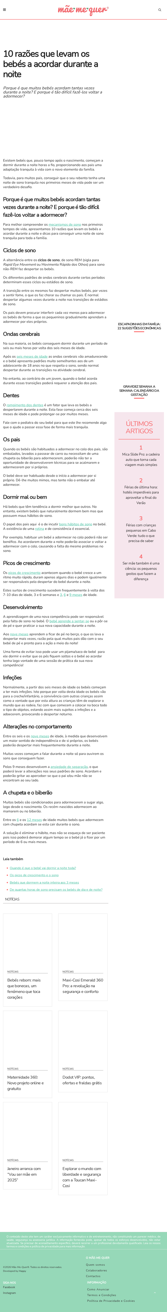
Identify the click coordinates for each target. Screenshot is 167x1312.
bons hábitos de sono (75, 524)
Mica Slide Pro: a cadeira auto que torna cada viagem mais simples (141, 459)
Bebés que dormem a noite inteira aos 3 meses (44, 882)
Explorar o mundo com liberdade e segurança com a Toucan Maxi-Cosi (82, 1177)
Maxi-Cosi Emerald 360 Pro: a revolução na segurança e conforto (83, 985)
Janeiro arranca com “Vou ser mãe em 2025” (24, 1174)
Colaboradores (96, 1270)
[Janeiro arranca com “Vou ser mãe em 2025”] (27, 1127)
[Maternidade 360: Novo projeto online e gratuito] (27, 1036)
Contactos (93, 1276)
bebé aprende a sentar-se (69, 621)
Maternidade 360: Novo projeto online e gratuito (25, 1083)
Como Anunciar (98, 1289)
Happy (22, 1271)
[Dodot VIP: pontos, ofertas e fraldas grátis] (82, 1036)
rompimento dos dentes (25, 405)
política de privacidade (45, 1246)
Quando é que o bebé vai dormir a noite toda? (43, 868)
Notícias (12, 971)
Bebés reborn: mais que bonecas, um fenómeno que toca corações (24, 988)
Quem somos (95, 1265)
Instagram (9, 1293)
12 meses (34, 820)
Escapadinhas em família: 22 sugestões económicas (139, 326)
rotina (39, 529)
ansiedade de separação (69, 767)
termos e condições (18, 1246)
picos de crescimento (24, 573)
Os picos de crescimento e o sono (34, 875)
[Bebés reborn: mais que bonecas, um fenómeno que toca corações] (27, 939)
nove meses (19, 634)
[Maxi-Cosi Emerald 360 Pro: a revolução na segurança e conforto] (82, 939)
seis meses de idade (31, 356)
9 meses (75, 595)
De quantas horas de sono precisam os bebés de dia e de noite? (56, 889)
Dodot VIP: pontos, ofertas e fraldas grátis (82, 1080)
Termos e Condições (101, 1295)
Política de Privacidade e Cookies (111, 1301)
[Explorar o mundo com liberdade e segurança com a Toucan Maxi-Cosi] (82, 1127)
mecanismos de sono (65, 224)
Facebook (9, 1287)
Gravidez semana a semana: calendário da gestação (139, 390)
